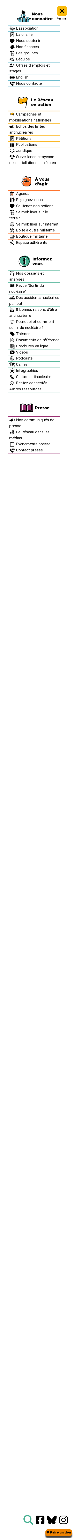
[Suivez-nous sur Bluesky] (52, 1520)
